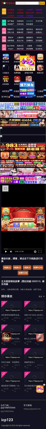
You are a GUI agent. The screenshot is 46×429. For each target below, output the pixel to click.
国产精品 (10, 21)
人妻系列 (20, 37)
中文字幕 (39, 21)
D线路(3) (17, 268)
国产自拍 (37, 289)
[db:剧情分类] (13, 289)
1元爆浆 (40, 91)
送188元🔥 (5, 97)
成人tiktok (10, 46)
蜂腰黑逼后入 (29, 362)
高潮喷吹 (29, 41)
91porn (10, 49)
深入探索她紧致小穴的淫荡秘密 (13, 339)
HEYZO (39, 37)
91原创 (39, 46)
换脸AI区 (20, 32)
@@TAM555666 (7, 411)
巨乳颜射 (39, 41)
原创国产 (10, 24)
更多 (40, 296)
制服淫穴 (10, 29)
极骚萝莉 (29, 37)
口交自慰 (20, 29)
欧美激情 (29, 24)
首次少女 (20, 41)
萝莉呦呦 (29, 49)
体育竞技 (5, 91)
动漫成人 (39, 32)
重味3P (10, 37)
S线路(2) (7, 268)
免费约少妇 (37, 268)
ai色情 (29, 46)
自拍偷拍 (29, 21)
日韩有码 (20, 21)
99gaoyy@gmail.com (32, 409)
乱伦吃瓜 (39, 49)
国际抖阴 (20, 49)
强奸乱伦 (29, 29)
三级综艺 (29, 32)
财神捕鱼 (40, 97)
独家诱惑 (10, 41)
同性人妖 (10, 32)
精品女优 (39, 29)
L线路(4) (27, 268)
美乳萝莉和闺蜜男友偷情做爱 (13, 315)
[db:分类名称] (26, 289)
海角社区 (20, 46)
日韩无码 (20, 24)
